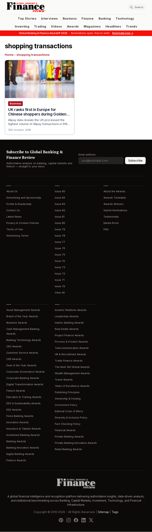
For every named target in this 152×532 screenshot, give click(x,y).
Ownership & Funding (68, 398)
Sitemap (103, 512)
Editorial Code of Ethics (69, 411)
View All (60, 292)
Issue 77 (60, 241)
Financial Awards (65, 430)
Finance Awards (16, 460)
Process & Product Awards (71, 341)
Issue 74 (60, 260)
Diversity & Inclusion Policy (71, 417)
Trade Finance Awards (69, 360)
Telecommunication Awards (72, 347)
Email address (87, 154)
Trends (131, 26)
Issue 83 (60, 204)
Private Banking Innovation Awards (76, 442)
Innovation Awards (17, 422)
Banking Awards (16, 441)
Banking (105, 18)
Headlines (113, 26)
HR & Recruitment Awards (70, 354)
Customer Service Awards (22, 352)
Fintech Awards (15, 390)
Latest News (14, 216)
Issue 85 (60, 191)
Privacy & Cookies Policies (22, 223)
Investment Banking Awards (23, 435)
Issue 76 (60, 248)
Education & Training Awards (23, 397)
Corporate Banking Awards (22, 378)
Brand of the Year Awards (22, 316)
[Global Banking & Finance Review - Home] (40, 7)
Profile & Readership (18, 204)
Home (9, 54)
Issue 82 (60, 210)
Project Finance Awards (69, 335)
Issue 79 (60, 229)
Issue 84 (60, 197)
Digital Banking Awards (20, 453)
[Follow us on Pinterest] (61, 520)
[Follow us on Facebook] (76, 520)
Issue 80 (60, 223)
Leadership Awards (67, 316)
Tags (115, 512)
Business (70, 18)
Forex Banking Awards (19, 416)
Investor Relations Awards (70, 310)
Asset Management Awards (23, 310)
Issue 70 (60, 286)
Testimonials (111, 216)
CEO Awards (14, 346)
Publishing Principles (67, 392)
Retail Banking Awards (68, 449)
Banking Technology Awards (23, 340)
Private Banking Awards (69, 436)
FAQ (106, 229)
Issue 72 (60, 273)
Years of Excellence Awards (72, 385)
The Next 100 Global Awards (72, 366)
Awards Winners (114, 204)
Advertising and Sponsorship (23, 197)
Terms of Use (14, 229)
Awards (73, 26)
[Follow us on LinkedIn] (83, 520)
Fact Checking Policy (67, 423)
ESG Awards (13, 409)
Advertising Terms (17, 235)
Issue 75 (60, 254)
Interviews (49, 18)
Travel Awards (64, 379)
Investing (22, 26)
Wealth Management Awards (72, 373)
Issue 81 (60, 216)
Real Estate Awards (67, 329)
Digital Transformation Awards (24, 384)
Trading (40, 26)
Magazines (92, 26)
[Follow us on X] (91, 520)
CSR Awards (13, 359)
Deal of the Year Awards (21, 365)
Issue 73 (60, 267)
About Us (11, 191)
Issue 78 (60, 235)
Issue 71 (60, 279)
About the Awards (114, 191)
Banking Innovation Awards (22, 447)
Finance (88, 18)
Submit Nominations (115, 210)
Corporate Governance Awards (25, 371)
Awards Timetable (115, 197)
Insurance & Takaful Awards (23, 428)
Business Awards (16, 322)
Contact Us (13, 210)
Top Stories (27, 18)
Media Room (111, 223)
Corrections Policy (66, 404)
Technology (125, 18)
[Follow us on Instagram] (68, 520)
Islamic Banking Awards (69, 322)
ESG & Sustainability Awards (23, 403)
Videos (56, 26)
